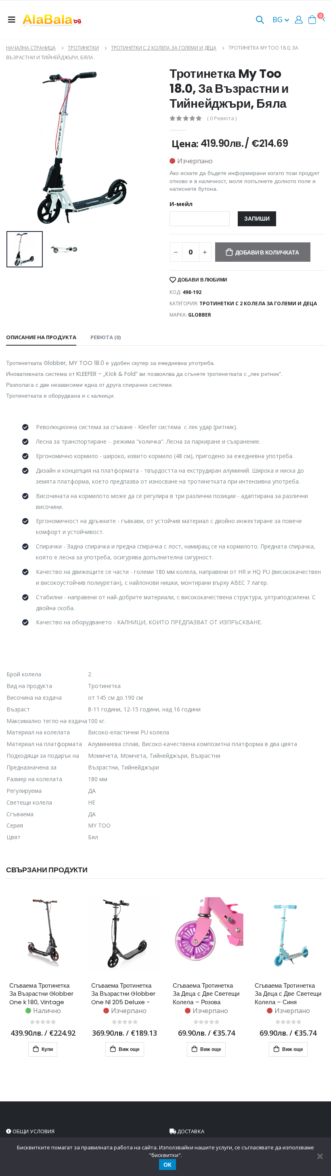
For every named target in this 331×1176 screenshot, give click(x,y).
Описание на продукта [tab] (41, 337)
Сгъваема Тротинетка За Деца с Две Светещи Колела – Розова (206, 994)
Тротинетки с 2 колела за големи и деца (163, 47)
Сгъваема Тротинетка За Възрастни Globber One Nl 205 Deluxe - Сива (123, 994)
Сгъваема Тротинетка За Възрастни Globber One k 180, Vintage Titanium (41, 994)
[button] (260, 20)
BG (278, 19)
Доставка (190, 1131)
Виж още (128, 1049)
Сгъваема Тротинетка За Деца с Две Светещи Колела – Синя (288, 994)
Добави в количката (267, 252)
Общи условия (32, 1131)
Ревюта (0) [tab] (105, 337)
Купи (46, 1049)
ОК (167, 1165)
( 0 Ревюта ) (222, 118)
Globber (199, 314)
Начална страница (31, 47)
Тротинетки (83, 47)
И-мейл (181, 204)
